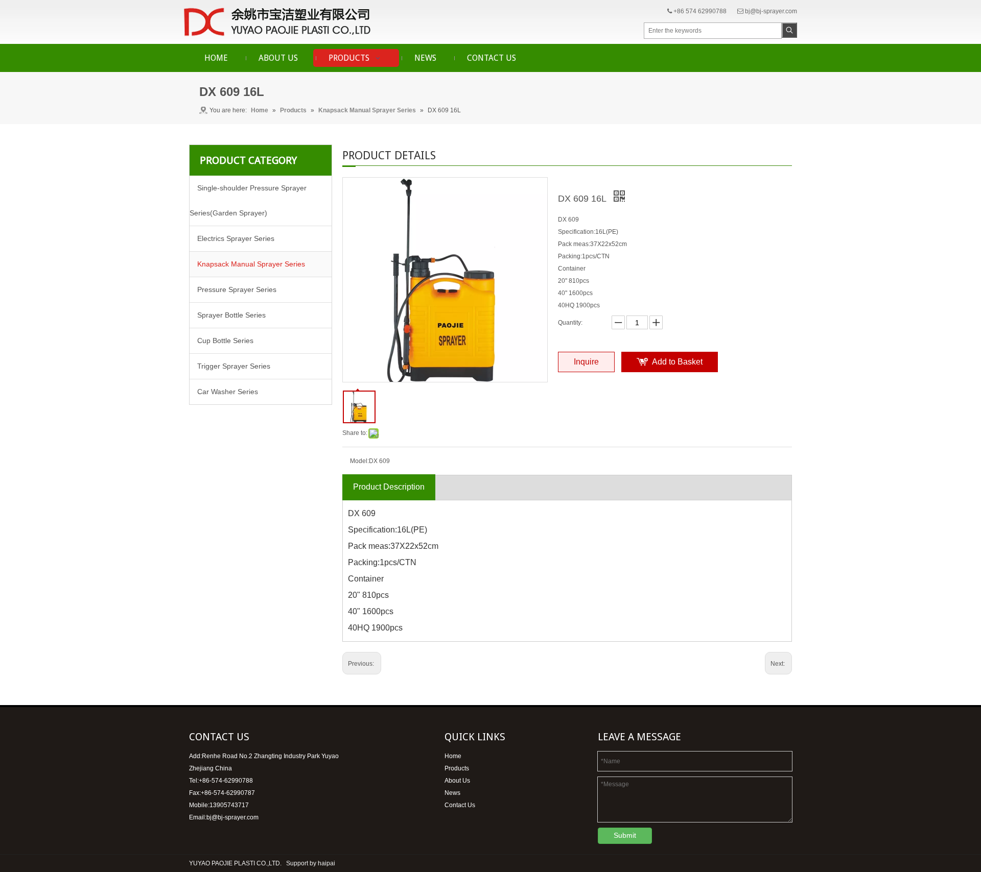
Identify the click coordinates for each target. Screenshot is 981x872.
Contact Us (460, 805)
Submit (625, 835)
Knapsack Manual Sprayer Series (251, 264)
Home (453, 756)
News (452, 792)
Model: (359, 461)
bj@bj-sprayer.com (771, 11)
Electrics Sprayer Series (235, 238)
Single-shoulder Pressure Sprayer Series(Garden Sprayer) (248, 200)
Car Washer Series (227, 391)
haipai (326, 863)
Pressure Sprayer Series (236, 289)
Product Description (389, 486)
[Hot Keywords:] (789, 30)
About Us (457, 780)
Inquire (586, 361)
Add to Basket (677, 361)
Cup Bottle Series (225, 340)
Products (457, 768)
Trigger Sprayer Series (233, 366)
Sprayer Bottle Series (231, 315)
